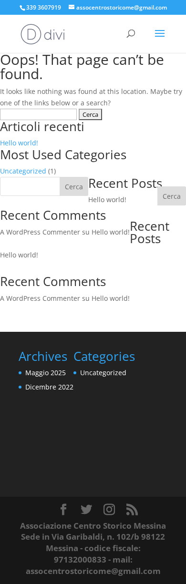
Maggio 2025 (45, 372)
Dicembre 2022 (49, 386)
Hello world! (19, 142)
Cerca (172, 196)
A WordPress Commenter (40, 231)
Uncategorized (23, 170)
